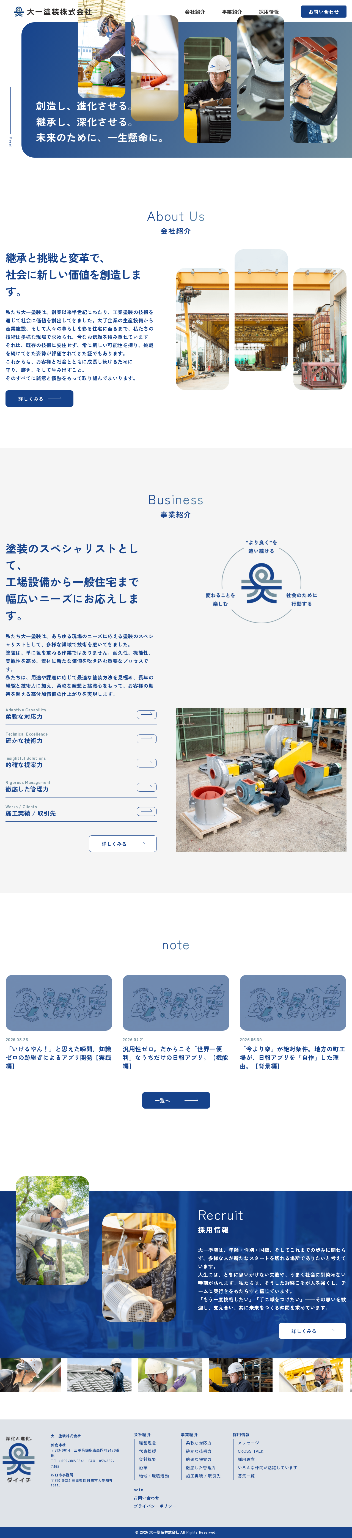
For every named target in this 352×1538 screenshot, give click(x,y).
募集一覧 (246, 1476)
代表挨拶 (147, 1451)
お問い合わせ (324, 11)
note (138, 1489)
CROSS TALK (251, 1451)
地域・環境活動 (154, 1476)
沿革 (143, 1467)
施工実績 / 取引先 (203, 1476)
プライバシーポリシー (155, 1506)
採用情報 (269, 11)
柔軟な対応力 (198, 1443)
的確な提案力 (198, 1459)
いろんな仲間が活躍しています (268, 1467)
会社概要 (147, 1459)
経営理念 (147, 1443)
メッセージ (248, 1443)
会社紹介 (195, 11)
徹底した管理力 (201, 1467)
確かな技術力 (198, 1451)
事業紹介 (232, 11)
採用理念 (246, 1459)
